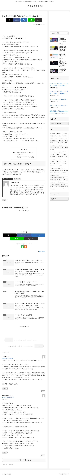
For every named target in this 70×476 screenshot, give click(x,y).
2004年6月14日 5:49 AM (7, 358)
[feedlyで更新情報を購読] (22, 246)
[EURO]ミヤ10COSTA (18, 207)
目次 (22, 149)
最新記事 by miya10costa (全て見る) (25, 157)
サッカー (5, 207)
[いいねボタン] (4, 200)
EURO (10, 207)
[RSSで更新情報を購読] (25, 246)
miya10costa (20, 154)
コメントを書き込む (24, 460)
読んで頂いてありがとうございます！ (23, 152)
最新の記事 (17, 178)
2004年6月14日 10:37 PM (8, 397)
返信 (44, 391)
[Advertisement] (23, 29)
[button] (38, 20)
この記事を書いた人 (8, 178)
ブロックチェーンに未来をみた (58, 99)
